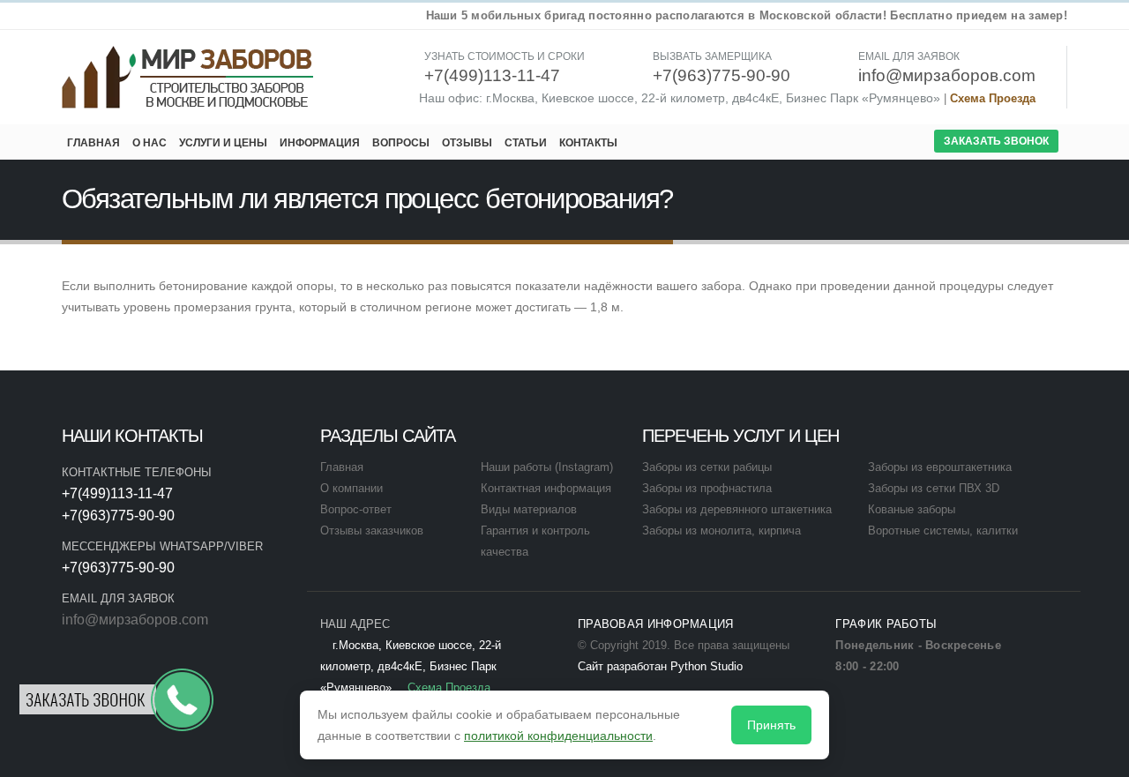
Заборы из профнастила (707, 488)
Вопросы (401, 143)
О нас (149, 143)
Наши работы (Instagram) (547, 467)
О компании (351, 488)
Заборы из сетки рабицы (707, 467)
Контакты (588, 143)
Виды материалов (529, 510)
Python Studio (706, 667)
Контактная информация (546, 488)
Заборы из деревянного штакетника (737, 510)
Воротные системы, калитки (943, 531)
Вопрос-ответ (356, 510)
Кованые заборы (911, 510)
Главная (93, 143)
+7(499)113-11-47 (117, 493)
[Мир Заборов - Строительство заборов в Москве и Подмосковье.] (188, 77)
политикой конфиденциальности (558, 735)
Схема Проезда (993, 99)
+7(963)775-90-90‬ (118, 515)
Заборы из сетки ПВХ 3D (933, 488)
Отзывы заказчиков (371, 531)
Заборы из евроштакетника (940, 467)
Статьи (526, 143)
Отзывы (467, 143)
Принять (771, 725)
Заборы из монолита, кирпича (721, 531)
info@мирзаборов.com (135, 619)
